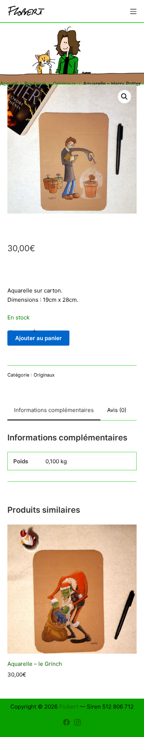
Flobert (68, 706)
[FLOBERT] (25, 11)
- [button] (11, 330)
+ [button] (34, 330)
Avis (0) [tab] (116, 410)
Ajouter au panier (38, 338)
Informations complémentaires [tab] (54, 410)
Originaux (44, 375)
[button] (124, 96)
